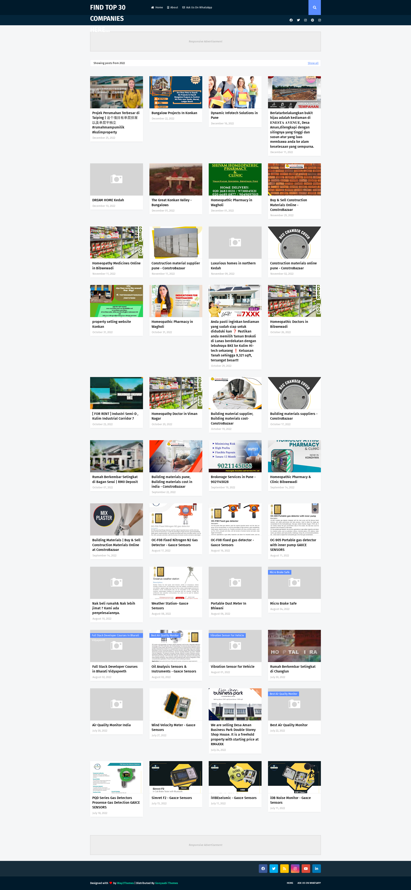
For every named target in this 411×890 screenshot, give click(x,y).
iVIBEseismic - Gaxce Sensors (234, 798)
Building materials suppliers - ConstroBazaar (293, 416)
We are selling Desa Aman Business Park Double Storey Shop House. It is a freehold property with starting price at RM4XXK (235, 734)
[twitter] (298, 20)
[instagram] (305, 20)
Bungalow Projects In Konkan (174, 113)
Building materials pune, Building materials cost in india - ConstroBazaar (172, 482)
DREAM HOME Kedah (108, 200)
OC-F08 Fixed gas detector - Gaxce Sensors (232, 542)
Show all (313, 63)
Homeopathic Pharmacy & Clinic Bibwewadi (290, 479)
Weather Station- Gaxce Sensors (170, 605)
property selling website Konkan (111, 324)
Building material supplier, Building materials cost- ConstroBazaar (232, 418)
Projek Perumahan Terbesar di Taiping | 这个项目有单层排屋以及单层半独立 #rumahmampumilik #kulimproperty (116, 122)
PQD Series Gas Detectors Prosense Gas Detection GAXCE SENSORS (116, 802)
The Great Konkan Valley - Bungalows (172, 202)
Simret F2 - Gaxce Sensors (172, 798)
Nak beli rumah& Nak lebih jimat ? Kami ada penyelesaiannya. (113, 608)
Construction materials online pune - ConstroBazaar (293, 265)
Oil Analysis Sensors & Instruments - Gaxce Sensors (174, 669)
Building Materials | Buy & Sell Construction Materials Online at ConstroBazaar (116, 545)
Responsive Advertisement (205, 41)
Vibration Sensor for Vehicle (227, 635)
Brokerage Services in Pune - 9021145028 (233, 479)
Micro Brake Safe (280, 572)
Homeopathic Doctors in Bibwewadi (289, 324)
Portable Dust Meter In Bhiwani (228, 605)
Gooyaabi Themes (166, 883)
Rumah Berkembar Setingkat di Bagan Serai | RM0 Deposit (115, 479)
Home (159, 7)
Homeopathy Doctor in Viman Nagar (174, 416)
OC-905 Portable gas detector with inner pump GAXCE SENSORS (293, 545)
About (174, 7)
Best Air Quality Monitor (165, 635)
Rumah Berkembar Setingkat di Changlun (293, 669)
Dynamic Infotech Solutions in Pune (234, 115)
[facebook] (291, 20)
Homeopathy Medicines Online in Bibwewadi (116, 265)
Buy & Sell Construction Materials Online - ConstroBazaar (288, 205)
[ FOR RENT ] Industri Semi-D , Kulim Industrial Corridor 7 (115, 416)
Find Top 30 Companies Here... (108, 19)
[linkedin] (316, 868)
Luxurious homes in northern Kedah (233, 265)
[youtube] (306, 868)
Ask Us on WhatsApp (309, 883)
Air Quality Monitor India (111, 725)
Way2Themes (125, 883)
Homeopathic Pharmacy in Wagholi (231, 202)
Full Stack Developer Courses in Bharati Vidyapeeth (115, 636)
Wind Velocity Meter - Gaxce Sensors (173, 727)
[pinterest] (312, 20)
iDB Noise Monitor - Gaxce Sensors (290, 800)
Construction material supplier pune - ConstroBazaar (176, 265)
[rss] (284, 868)
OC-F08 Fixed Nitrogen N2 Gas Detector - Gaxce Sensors (175, 542)
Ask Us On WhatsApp (199, 7)
